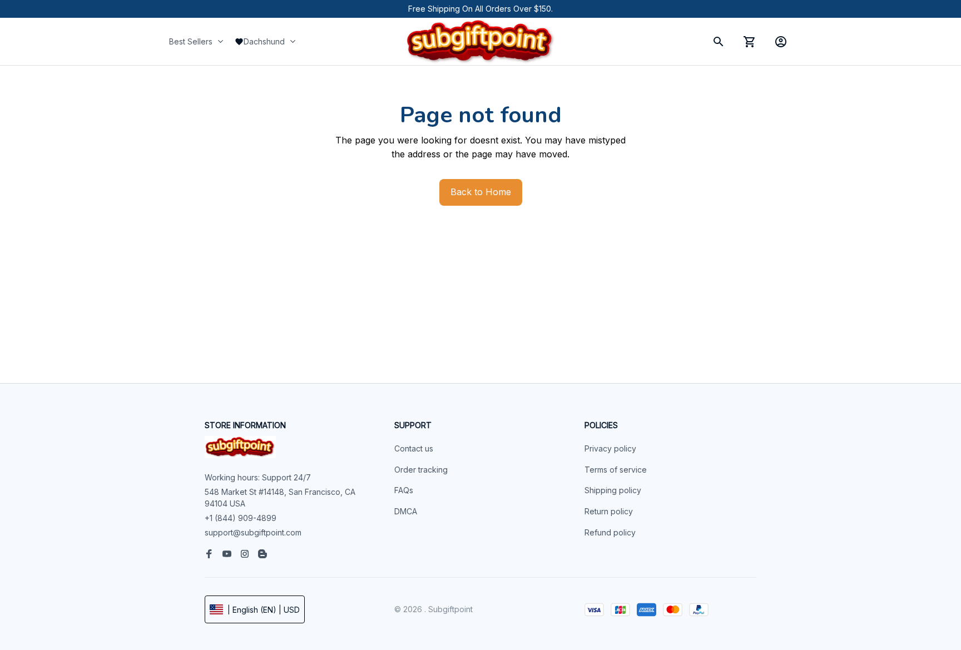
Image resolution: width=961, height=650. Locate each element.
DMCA (405, 511)
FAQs (403, 490)
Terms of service (615, 469)
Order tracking (421, 469)
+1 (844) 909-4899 (240, 518)
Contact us (413, 448)
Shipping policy (612, 490)
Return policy (608, 511)
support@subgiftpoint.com (253, 532)
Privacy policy (610, 448)
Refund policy (610, 532)
